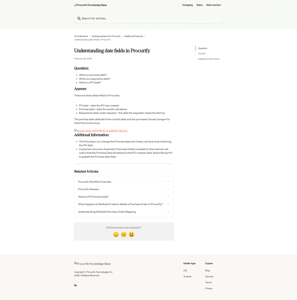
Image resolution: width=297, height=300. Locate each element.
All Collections (81, 36)
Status (199, 5)
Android (187, 276)
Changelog (187, 5)
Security (209, 276)
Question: (203, 48)
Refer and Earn (214, 5)
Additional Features (133, 36)
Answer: (202, 53)
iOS (185, 270)
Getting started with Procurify (106, 36)
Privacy (208, 288)
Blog (207, 270)
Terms (208, 282)
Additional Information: (209, 59)
